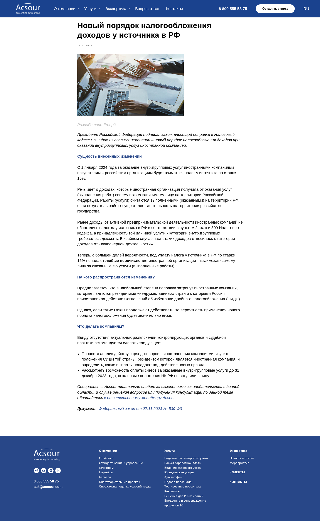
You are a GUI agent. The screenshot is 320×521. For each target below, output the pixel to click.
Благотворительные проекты (119, 482)
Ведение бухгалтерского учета (186, 458)
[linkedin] (58, 470)
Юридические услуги (179, 472)
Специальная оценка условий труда (125, 486)
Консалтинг (172, 491)
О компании (65, 9)
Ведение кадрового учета (182, 467)
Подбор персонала (178, 482)
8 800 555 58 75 (46, 481)
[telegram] (36, 470)
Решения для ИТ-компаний (183, 496)
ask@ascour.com (48, 487)
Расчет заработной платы (182, 463)
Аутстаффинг (174, 477)
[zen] (51, 470)
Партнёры (106, 472)
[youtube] (43, 470)
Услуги (91, 9)
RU (306, 9)
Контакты (174, 9)
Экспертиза (116, 9)
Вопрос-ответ (147, 9)
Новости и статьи (242, 458)
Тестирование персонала (182, 486)
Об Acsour (106, 458)
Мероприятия (239, 463)
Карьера (105, 477)
